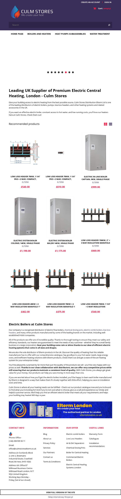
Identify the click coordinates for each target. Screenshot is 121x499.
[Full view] (110, 124)
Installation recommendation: (97, 444)
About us (47, 438)
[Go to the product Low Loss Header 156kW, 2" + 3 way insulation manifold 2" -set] (96, 216)
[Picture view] (105, 124)
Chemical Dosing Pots (75, 447)
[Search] (109, 25)
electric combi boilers (93, 330)
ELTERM (25, 182)
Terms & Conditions (51, 461)
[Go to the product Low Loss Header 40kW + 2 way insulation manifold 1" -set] (25, 280)
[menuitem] (17, 33)
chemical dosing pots (73, 330)
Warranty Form (96, 434)
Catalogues (94, 438)
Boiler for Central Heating (77, 452)
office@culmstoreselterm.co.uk (22, 448)
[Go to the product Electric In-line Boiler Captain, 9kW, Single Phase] (96, 153)
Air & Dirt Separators (75, 443)
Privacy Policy (49, 443)
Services (46, 447)
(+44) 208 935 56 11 (17, 441)
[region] (60, 56)
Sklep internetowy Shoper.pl (60, 497)
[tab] (48, 72)
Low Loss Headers (74, 438)
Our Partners (49, 452)
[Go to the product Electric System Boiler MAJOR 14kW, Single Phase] (60, 216)
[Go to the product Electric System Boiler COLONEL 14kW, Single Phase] (25, 216)
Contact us (48, 457)
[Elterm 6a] (60, 56)
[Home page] (31, 11)
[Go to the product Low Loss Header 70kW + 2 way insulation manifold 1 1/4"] (60, 280)
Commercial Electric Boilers (74, 458)
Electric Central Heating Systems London (76, 466)
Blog (45, 434)
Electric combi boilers (75, 434)
